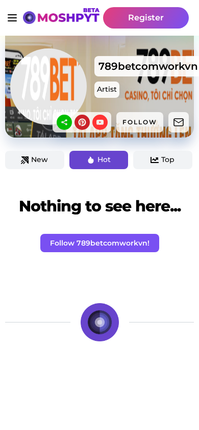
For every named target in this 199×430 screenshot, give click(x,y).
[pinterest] (82, 122)
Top (168, 159)
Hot (104, 159)
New (39, 159)
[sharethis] (64, 122)
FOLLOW (139, 122)
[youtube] (100, 122)
